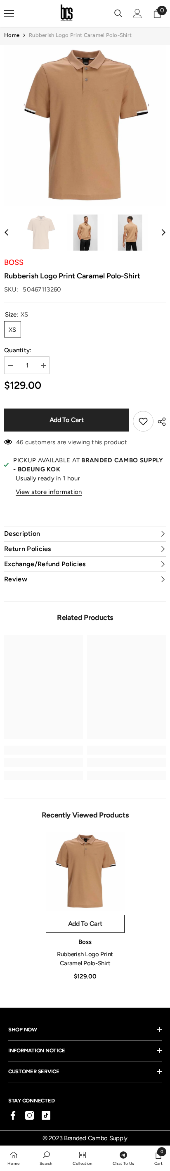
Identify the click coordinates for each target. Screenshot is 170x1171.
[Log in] (137, 13)
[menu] (9, 13)
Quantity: (18, 350)
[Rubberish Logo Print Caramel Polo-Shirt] (85, 871)
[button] (6, 232)
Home (11, 35)
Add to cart (66, 420)
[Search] (118, 13)
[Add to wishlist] (143, 421)
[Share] (159, 422)
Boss (14, 262)
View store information (49, 492)
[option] (85, 125)
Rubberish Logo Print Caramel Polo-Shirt (85, 959)
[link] (43, 762)
